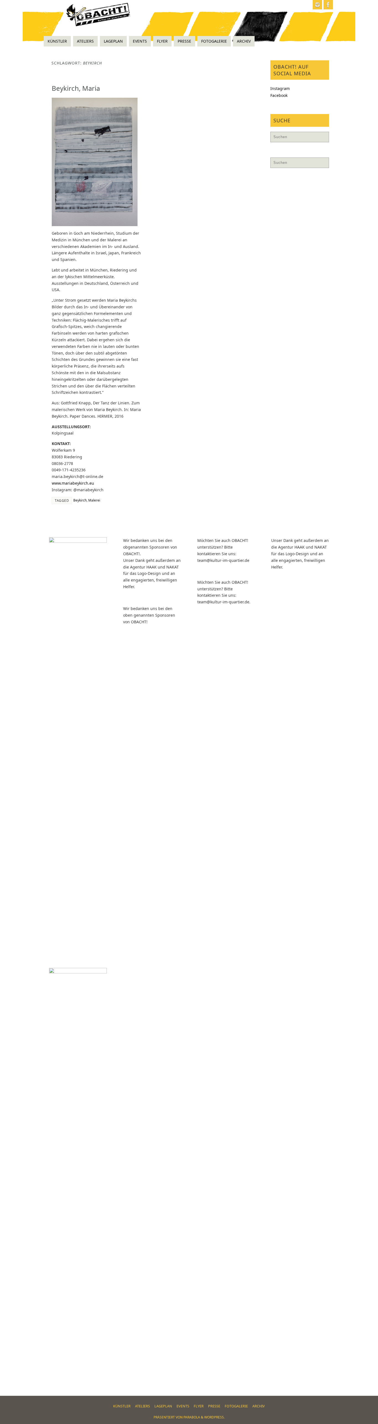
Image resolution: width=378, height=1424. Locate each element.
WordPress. (214, 1417)
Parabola (191, 1417)
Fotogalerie (236, 1406)
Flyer (199, 1406)
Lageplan (163, 1406)
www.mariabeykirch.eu (73, 483)
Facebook (279, 95)
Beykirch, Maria (76, 88)
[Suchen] (322, 138)
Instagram (280, 88)
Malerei (94, 500)
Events (183, 1406)
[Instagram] (317, 4)
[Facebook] (328, 4)
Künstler (122, 1406)
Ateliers (142, 1406)
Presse (214, 1406)
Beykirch (80, 500)
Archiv (258, 1406)
